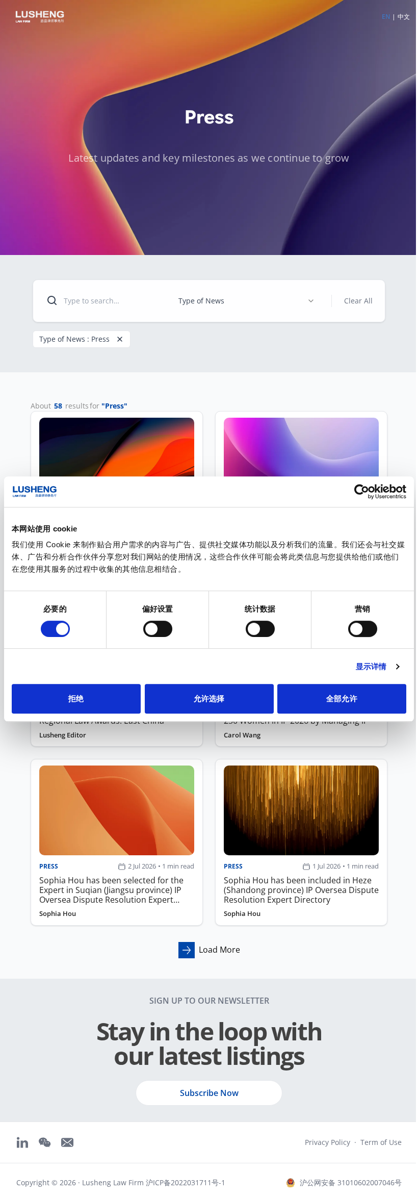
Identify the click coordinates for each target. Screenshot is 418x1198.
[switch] (157, 629)
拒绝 (76, 698)
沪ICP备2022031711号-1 (185, 1182)
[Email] (67, 1142)
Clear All (358, 300)
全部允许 (341, 698)
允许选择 (209, 698)
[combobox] (246, 301)
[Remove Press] (120, 339)
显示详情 (371, 666)
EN (386, 16)
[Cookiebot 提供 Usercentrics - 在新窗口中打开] (361, 491)
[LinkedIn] (22, 1142)
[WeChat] (45, 1142)
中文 (404, 16)
